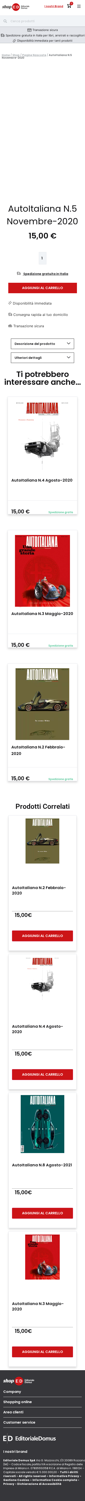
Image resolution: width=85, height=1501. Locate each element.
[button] (81, 122)
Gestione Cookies (16, 1480)
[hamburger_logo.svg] (79, 6)
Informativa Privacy (64, 1476)
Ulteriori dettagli (28, 357)
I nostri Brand (53, 6)
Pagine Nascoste (34, 55)
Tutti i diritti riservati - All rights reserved (40, 1474)
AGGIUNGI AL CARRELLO (42, 287)
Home (6, 55)
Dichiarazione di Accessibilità (39, 1484)
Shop (16, 55)
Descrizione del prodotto (35, 343)
